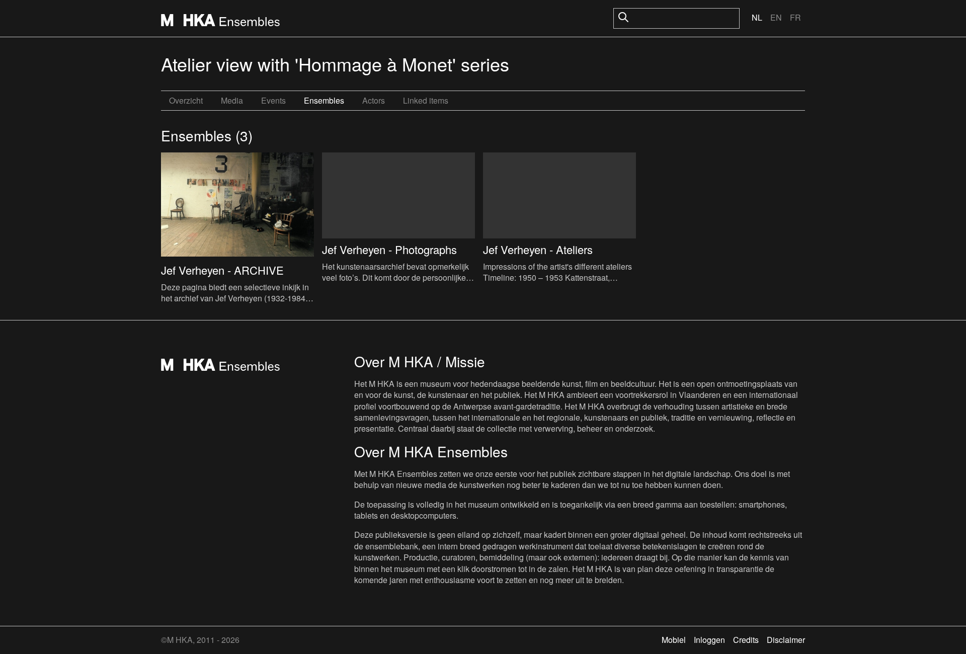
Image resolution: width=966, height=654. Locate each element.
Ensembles (324, 100)
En (776, 17)
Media (232, 100)
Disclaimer (786, 639)
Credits (746, 639)
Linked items (425, 100)
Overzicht (186, 100)
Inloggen (709, 639)
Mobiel (674, 639)
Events (273, 100)
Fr (795, 17)
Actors (373, 100)
